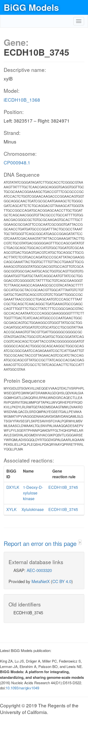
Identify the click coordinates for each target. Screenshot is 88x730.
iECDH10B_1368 (22, 99)
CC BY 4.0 (61, 581)
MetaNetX (41, 581)
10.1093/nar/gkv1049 (22, 687)
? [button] (80, 542)
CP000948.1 (17, 162)
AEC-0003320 (39, 570)
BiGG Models (31, 7)
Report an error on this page (41, 543)
